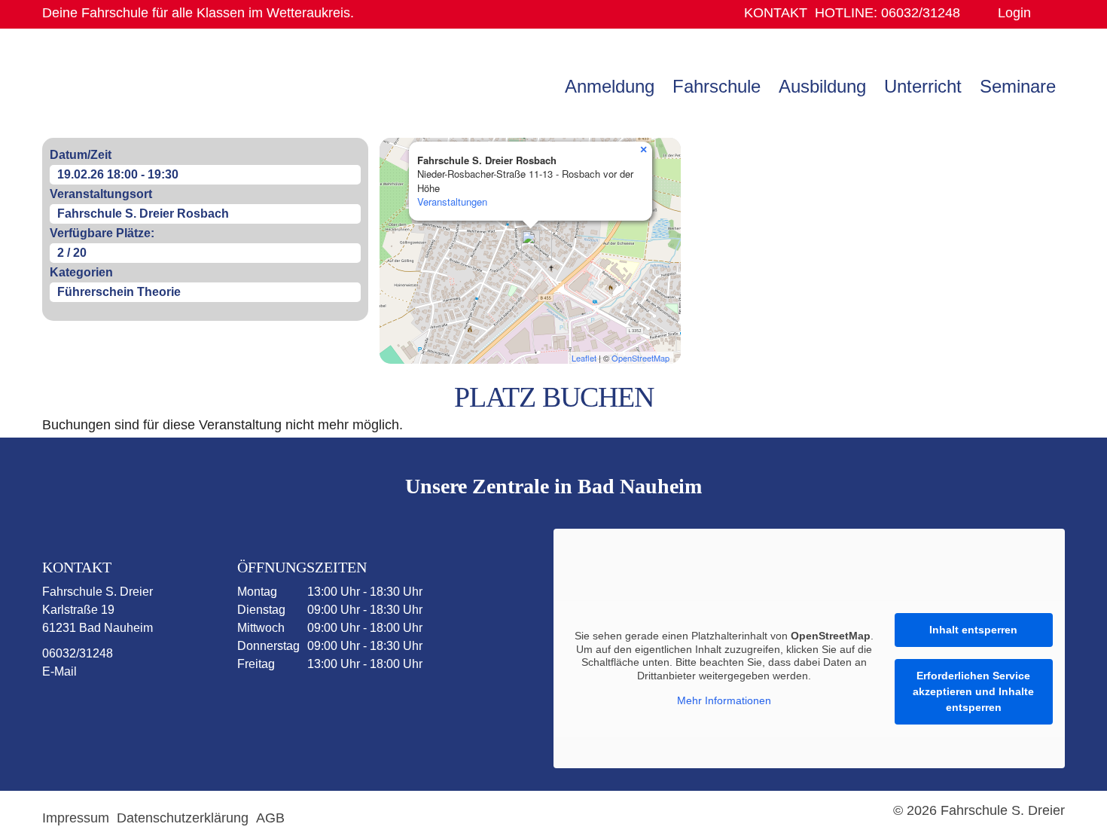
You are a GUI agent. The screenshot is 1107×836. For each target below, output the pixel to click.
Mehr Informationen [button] (724, 700)
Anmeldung (609, 86)
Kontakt (775, 12)
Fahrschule (716, 86)
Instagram (138, 710)
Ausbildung (822, 86)
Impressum (75, 817)
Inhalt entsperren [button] (973, 630)
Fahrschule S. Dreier (136, 85)
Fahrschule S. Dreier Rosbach (143, 213)
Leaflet (584, 358)
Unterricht (923, 86)
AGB (270, 817)
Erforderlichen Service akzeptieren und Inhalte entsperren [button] (973, 691)
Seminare (1018, 86)
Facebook (79, 710)
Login (1014, 12)
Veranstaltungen (452, 201)
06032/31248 (887, 12)
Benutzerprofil (1047, 13)
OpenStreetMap (640, 358)
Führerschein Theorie (119, 291)
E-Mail (59, 671)
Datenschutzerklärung (183, 817)
